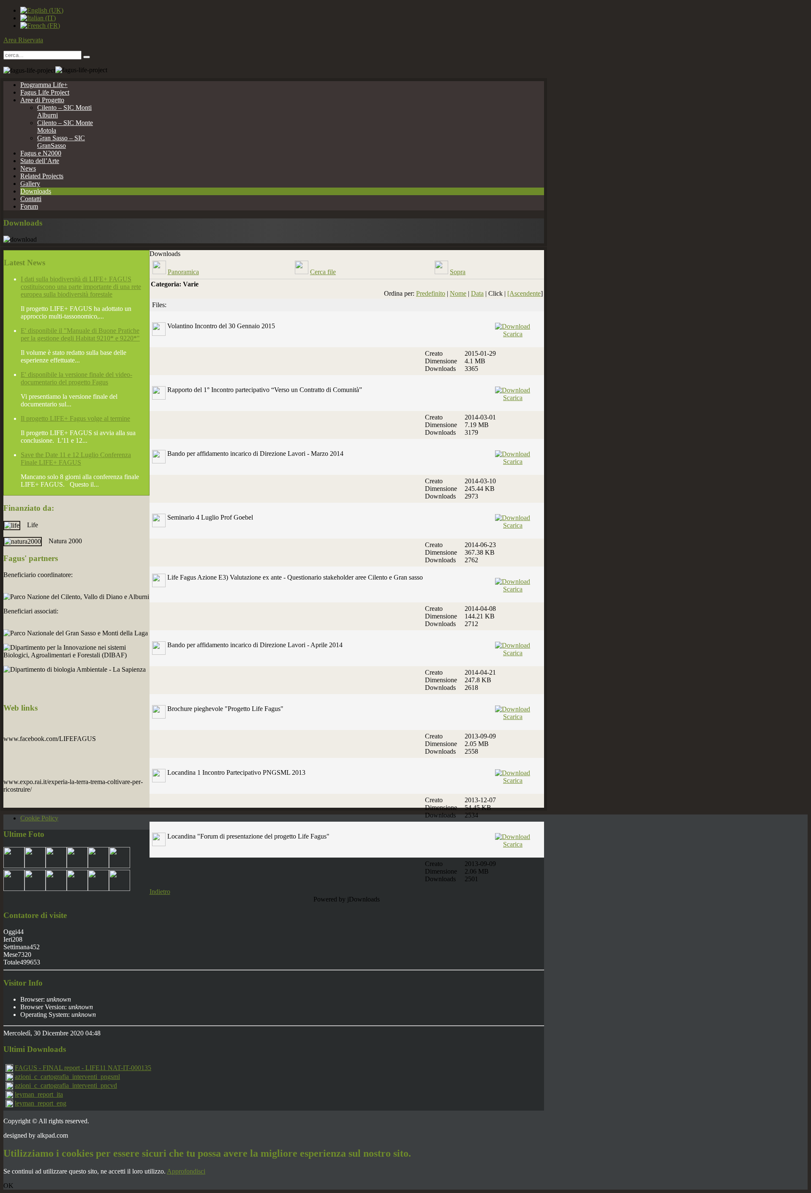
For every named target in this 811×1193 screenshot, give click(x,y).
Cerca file (323, 271)
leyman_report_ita (39, 1094)
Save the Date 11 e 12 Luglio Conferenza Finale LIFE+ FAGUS (76, 458)
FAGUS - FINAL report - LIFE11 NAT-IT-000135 (83, 1067)
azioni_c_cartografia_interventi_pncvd (66, 1085)
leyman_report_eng (40, 1103)
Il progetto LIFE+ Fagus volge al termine (75, 418)
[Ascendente (524, 293)
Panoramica (183, 271)
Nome (458, 293)
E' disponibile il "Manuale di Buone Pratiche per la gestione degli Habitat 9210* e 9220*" (80, 334)
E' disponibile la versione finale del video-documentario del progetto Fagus (76, 378)
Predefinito (430, 293)
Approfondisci (186, 1171)
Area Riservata (23, 40)
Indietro (160, 891)
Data (477, 293)
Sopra (457, 271)
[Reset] (86, 57)
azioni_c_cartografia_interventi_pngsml (67, 1076)
